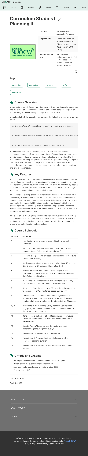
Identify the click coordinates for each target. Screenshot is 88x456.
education (16, 85)
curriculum (33, 85)
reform (66, 85)
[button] (9, 7)
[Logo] (11, 2)
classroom (16, 92)
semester (51, 85)
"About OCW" (70, 441)
